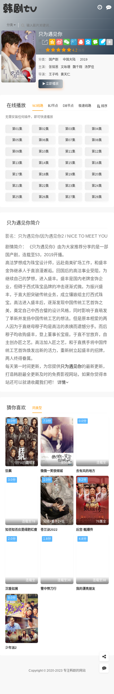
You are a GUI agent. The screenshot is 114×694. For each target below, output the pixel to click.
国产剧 (54, 59)
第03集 (70, 129)
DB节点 (68, 106)
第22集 (44, 186)
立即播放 (52, 84)
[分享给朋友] (104, 656)
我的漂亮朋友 (85, 589)
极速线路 (84, 106)
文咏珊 (65, 67)
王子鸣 (53, 74)
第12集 (97, 151)
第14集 (44, 163)
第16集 (97, 163)
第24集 (97, 186)
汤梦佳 (89, 67)
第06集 (44, 140)
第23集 (70, 186)
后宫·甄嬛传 (84, 530)
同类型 (37, 408)
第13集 (17, 163)
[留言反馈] (108, 7)
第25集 (17, 197)
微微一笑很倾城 (52, 471)
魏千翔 (77, 67)
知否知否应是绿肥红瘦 (21, 530)
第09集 (17, 151)
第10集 (44, 151)
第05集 (17, 140)
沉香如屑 (11, 589)
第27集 (70, 197)
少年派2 (11, 648)
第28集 (97, 197)
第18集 (44, 174)
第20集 (97, 174)
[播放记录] (100, 7)
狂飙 (8, 471)
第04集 (97, 129)
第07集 (70, 140)
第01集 (17, 129)
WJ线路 (37, 106)
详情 (61, 382)
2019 (83, 59)
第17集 (17, 174)
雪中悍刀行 (48, 589)
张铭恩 (53, 67)
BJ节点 (53, 106)
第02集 (44, 129)
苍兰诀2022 (49, 530)
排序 (103, 106)
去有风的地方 (85, 471)
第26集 (44, 197)
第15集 (70, 163)
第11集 (70, 151)
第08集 (97, 140)
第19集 (70, 174)
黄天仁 (65, 74)
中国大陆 (69, 59)
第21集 (17, 186)
